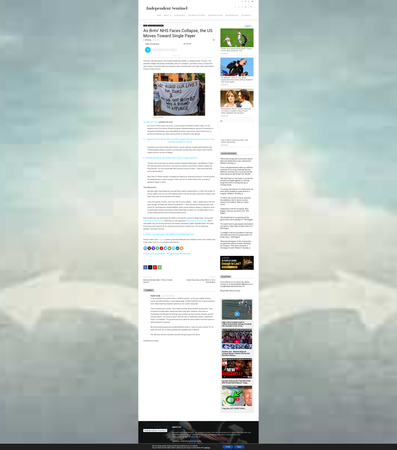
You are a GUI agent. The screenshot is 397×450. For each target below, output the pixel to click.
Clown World (179, 15)
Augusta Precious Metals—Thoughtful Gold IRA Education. (168, 254)
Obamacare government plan (196, 221)
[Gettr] (161, 248)
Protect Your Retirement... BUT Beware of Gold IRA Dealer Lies (169, 234)
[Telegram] (165, 248)
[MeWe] (177, 248)
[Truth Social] (153, 248)
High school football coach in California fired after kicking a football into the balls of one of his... (236, 324)
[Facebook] (241, 1)
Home (159, 15)
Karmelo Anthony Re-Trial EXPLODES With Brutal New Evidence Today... (236, 382)
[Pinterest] (245, 1)
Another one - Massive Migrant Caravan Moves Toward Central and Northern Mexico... (236, 353)
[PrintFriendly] (173, 248)
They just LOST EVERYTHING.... (234, 408)
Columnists (246, 15)
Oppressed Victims (215, 15)
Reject (239, 447)
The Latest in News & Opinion (155, 25)
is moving (161, 239)
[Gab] (157, 248)
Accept (228, 447)
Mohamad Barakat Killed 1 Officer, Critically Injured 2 (157, 281)
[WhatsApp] (160, 267)
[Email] (169, 248)
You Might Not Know (196, 15)
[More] (181, 248)
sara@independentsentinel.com (190, 441)
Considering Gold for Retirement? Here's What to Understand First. (171, 158)
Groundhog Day (231, 15)
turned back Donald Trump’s (153, 221)
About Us (167, 15)
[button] (251, 7)
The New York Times (150, 122)
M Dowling (148, 40)
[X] (248, 1)
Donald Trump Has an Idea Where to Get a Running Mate (200, 281)
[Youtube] (252, 1)
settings (207, 448)
